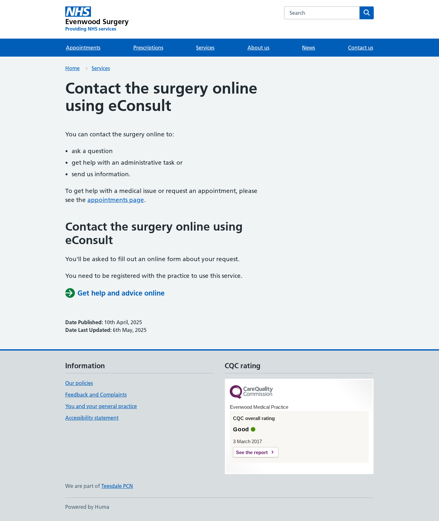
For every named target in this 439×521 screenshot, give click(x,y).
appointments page (115, 200)
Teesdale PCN (117, 486)
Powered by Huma (87, 507)
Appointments (83, 47)
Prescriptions (148, 47)
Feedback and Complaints (96, 394)
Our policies (79, 383)
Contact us (360, 47)
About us (258, 47)
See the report (252, 452)
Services (205, 47)
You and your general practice (101, 406)
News (308, 47)
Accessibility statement (92, 418)
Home (72, 68)
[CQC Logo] (251, 392)
